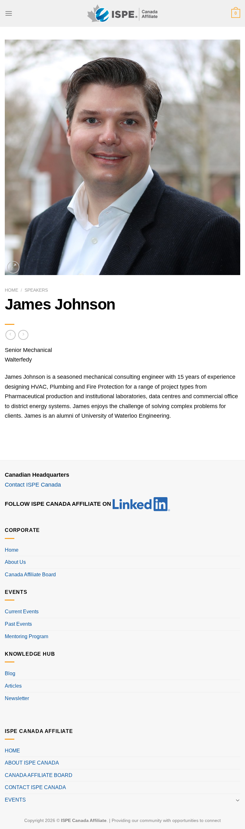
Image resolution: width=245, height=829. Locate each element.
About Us (15, 562)
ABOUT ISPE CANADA (32, 763)
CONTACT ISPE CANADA (35, 787)
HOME (12, 750)
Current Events (22, 611)
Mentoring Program (26, 636)
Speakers (36, 290)
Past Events (18, 624)
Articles (13, 686)
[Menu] (8, 13)
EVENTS (15, 800)
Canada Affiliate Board (30, 574)
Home (11, 290)
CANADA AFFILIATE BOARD (38, 775)
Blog (10, 673)
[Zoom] (13, 267)
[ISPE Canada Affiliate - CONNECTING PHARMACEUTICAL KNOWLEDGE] (122, 13)
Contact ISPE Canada (33, 485)
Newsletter (17, 698)
